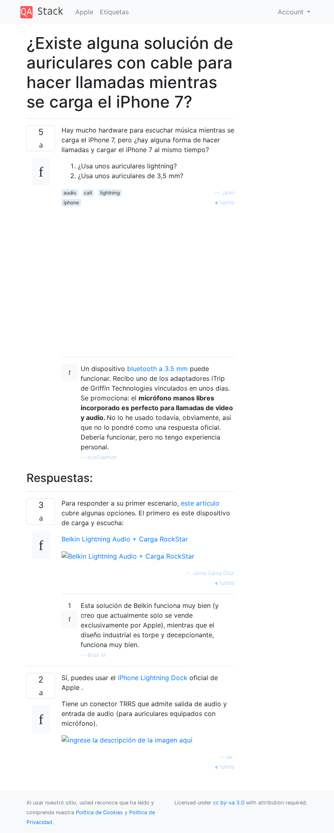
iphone (71, 202)
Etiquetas (114, 12)
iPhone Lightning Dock (152, 678)
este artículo (200, 503)
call (88, 193)
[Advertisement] (148, 278)
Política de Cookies (100, 812)
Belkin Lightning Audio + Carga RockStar (125, 539)
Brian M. (97, 655)
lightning (110, 193)
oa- (230, 757)
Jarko (228, 193)
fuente (226, 202)
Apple (84, 12)
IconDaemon (102, 457)
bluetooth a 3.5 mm (157, 369)
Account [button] (291, 12)
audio (70, 193)
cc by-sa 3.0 (228, 803)
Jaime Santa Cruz (213, 573)
